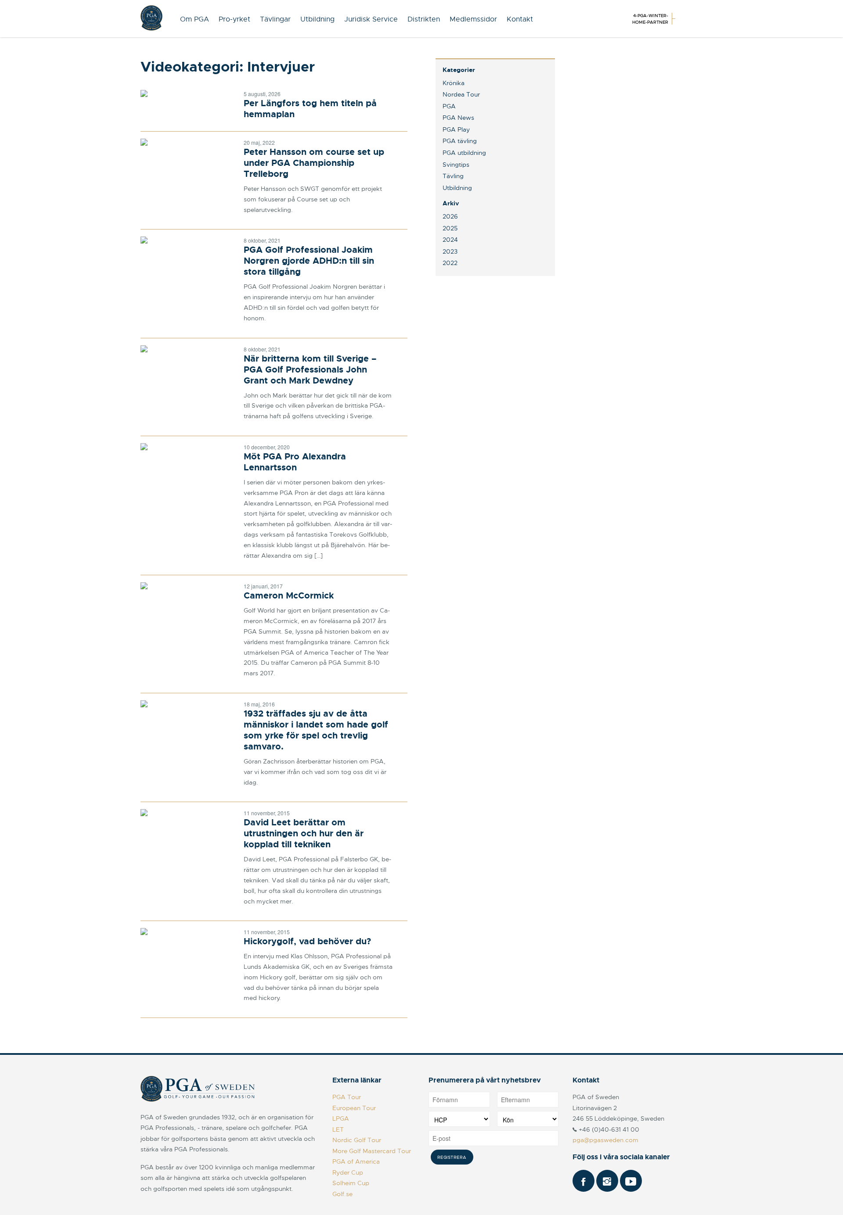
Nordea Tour (461, 94)
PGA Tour (346, 1097)
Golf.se (342, 1194)
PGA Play (456, 129)
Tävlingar (275, 19)
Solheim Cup (350, 1183)
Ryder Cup (347, 1172)
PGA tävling (460, 141)
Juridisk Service (371, 19)
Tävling (453, 176)
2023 (450, 251)
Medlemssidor (473, 19)
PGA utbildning (464, 153)
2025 (450, 228)
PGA (449, 106)
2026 (450, 216)
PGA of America (356, 1161)
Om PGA (194, 19)
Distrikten (423, 19)
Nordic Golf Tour (356, 1140)
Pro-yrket (234, 19)
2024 (450, 240)
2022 (450, 263)
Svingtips (456, 164)
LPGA (340, 1118)
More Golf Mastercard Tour (371, 1151)
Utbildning (317, 19)
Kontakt (520, 19)
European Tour (354, 1108)
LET (338, 1129)
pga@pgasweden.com (605, 1140)
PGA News (458, 118)
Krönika (454, 83)
